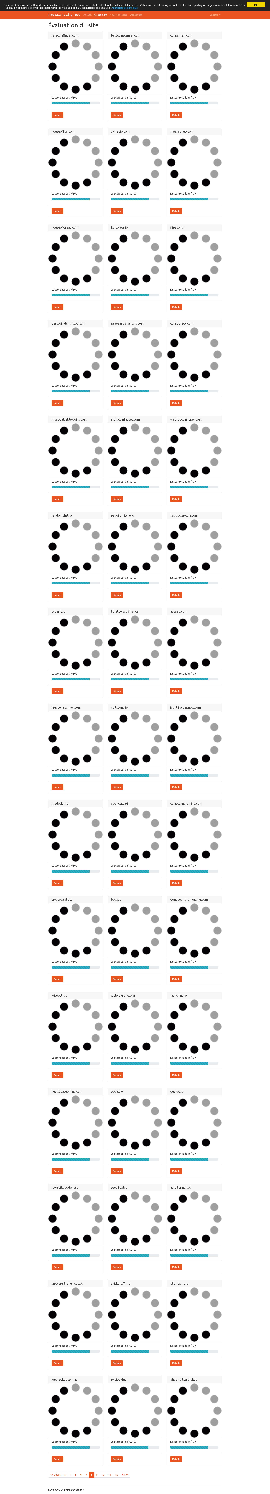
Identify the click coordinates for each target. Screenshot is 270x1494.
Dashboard (136, 14)
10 (103, 1474)
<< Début (55, 1474)
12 (116, 1474)
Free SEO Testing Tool (64, 14)
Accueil (87, 14)
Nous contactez (119, 14)
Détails (57, 115)
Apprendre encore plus (124, 8)
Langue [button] (214, 14)
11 (109, 1474)
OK (256, 5)
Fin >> (125, 1474)
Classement (100, 14)
